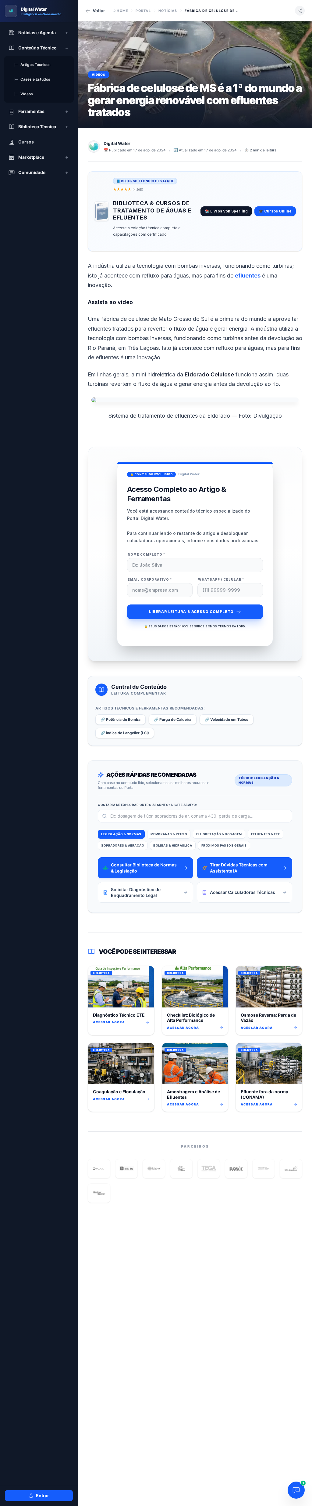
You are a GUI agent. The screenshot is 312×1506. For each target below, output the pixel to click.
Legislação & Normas (121, 834)
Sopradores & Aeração (122, 845)
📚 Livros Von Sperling (226, 211)
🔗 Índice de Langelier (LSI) (125, 733)
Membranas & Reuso (169, 834)
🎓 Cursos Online (275, 211)
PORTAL (143, 11)
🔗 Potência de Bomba (120, 719)
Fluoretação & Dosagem (219, 834)
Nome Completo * (146, 554)
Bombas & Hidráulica (172, 845)
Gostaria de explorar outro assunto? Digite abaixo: (147, 805)
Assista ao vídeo (110, 302)
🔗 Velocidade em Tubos (226, 719)
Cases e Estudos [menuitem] (32, 79)
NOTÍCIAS (167, 11)
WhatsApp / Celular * (221, 579)
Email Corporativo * (150, 579)
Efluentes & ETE (265, 834)
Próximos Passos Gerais (224, 845)
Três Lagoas (143, 348)
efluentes (248, 275)
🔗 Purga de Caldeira (172, 719)
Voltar (99, 10)
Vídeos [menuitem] (23, 94)
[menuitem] (39, 32)
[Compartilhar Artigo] (300, 11)
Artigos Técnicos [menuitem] (32, 64)
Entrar (42, 1495)
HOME (122, 11)
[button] (99, 1168)
